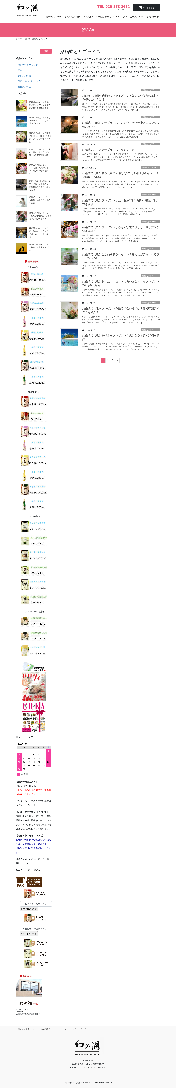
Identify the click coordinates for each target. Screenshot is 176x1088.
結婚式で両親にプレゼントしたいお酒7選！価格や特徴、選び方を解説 (40, 216)
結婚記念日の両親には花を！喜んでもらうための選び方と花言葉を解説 (39, 152)
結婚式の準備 (24, 76)
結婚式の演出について (29, 81)
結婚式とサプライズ (150, 90)
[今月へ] (43, 744)
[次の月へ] (48, 744)
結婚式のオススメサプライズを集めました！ (109, 149)
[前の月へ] (38, 744)
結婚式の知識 (24, 86)
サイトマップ (70, 1029)
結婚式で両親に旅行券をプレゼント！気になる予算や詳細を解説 (39, 120)
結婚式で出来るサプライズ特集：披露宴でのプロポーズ (39, 247)
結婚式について (25, 70)
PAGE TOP (169, 1052)
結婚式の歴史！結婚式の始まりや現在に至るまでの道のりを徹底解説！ (39, 105)
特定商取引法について (50, 1029)
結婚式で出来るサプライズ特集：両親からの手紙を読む (39, 200)
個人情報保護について (27, 1029)
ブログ (83, 1029)
